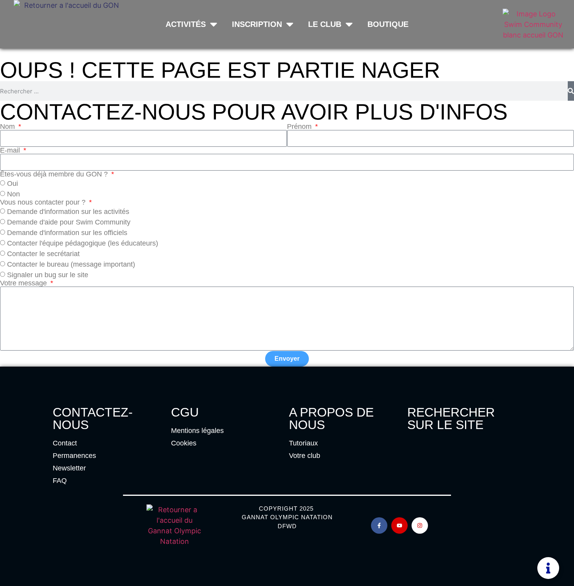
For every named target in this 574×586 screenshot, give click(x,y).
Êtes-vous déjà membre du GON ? (55, 174)
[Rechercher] (571, 91)
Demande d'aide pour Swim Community (68, 222)
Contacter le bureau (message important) (71, 264)
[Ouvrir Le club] (349, 24)
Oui (12, 183)
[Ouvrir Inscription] (290, 24)
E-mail (11, 150)
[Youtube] (399, 525)
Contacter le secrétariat (43, 254)
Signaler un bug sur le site (47, 275)
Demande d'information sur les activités (68, 212)
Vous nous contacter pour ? (43, 202)
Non (13, 194)
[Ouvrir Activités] (213, 24)
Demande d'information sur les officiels (67, 233)
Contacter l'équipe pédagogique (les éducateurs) (82, 243)
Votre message (24, 283)
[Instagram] (420, 525)
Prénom (300, 126)
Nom (8, 126)
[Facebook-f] (379, 525)
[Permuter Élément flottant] (548, 568)
